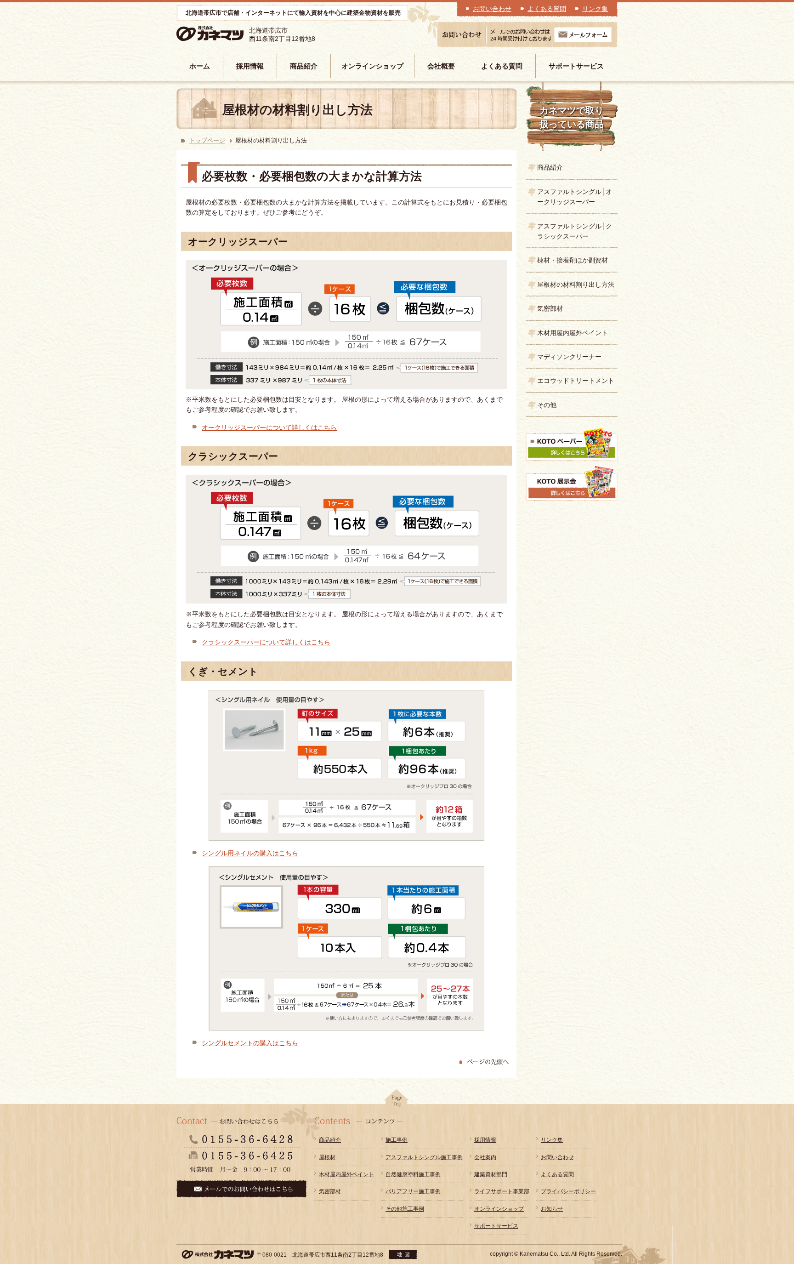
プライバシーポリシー (568, 1191)
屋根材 (327, 1157)
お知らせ (552, 1209)
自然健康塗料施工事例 (413, 1174)
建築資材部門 (490, 1174)
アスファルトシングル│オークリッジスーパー (574, 196)
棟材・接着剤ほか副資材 (572, 260)
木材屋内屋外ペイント (346, 1174)
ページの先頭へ (484, 1062)
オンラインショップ (372, 66)
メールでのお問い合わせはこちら (241, 1188)
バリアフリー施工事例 (413, 1191)
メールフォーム (583, 34)
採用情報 (250, 66)
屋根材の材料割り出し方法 (575, 284)
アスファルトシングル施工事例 (424, 1157)
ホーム (199, 66)
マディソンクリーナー (569, 356)
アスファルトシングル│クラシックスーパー (574, 231)
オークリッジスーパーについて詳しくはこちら (269, 427)
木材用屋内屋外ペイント (572, 332)
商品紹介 (304, 66)
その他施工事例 (405, 1209)
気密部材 (550, 308)
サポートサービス (576, 66)
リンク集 (595, 8)
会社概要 (441, 66)
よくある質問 (546, 8)
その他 (546, 405)
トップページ (207, 140)
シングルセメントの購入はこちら (250, 1043)
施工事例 (397, 1140)
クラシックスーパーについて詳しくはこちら (266, 642)
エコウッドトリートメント (575, 380)
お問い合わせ (492, 8)
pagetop (397, 1100)
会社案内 (485, 1157)
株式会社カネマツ (223, 33)
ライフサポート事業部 (501, 1191)
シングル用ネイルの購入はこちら (250, 853)
